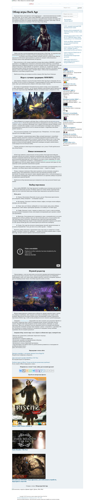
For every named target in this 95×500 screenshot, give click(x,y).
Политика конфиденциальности (23, 497)
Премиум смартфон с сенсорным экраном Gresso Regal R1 (28, 353)
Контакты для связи (33, 497)
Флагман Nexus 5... (68, 121)
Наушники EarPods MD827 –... (72, 99)
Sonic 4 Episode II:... (68, 71)
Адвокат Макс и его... (69, 142)
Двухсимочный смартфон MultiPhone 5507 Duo (25, 358)
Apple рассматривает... (69, 127)
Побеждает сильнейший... (70, 113)
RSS (41, 497)
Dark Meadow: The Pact (20, 450)
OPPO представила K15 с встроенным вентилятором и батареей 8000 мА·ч (71, 61)
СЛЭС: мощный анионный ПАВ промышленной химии (72, 26)
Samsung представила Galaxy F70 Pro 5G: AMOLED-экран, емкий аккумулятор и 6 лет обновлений (73, 37)
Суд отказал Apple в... (69, 90)
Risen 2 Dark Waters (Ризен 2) (22, 426)
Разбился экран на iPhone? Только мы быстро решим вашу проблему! (31, 362)
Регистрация (67, 19)
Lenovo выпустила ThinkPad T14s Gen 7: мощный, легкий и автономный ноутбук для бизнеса (73, 48)
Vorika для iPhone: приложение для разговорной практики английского (72, 43)
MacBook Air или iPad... (70, 134)
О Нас (38, 497)
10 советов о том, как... (69, 84)
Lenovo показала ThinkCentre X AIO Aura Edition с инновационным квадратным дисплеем (72, 55)
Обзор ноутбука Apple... (70, 77)
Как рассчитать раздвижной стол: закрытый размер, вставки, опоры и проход (73, 32)
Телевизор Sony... (68, 106)
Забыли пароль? (68, 21)
